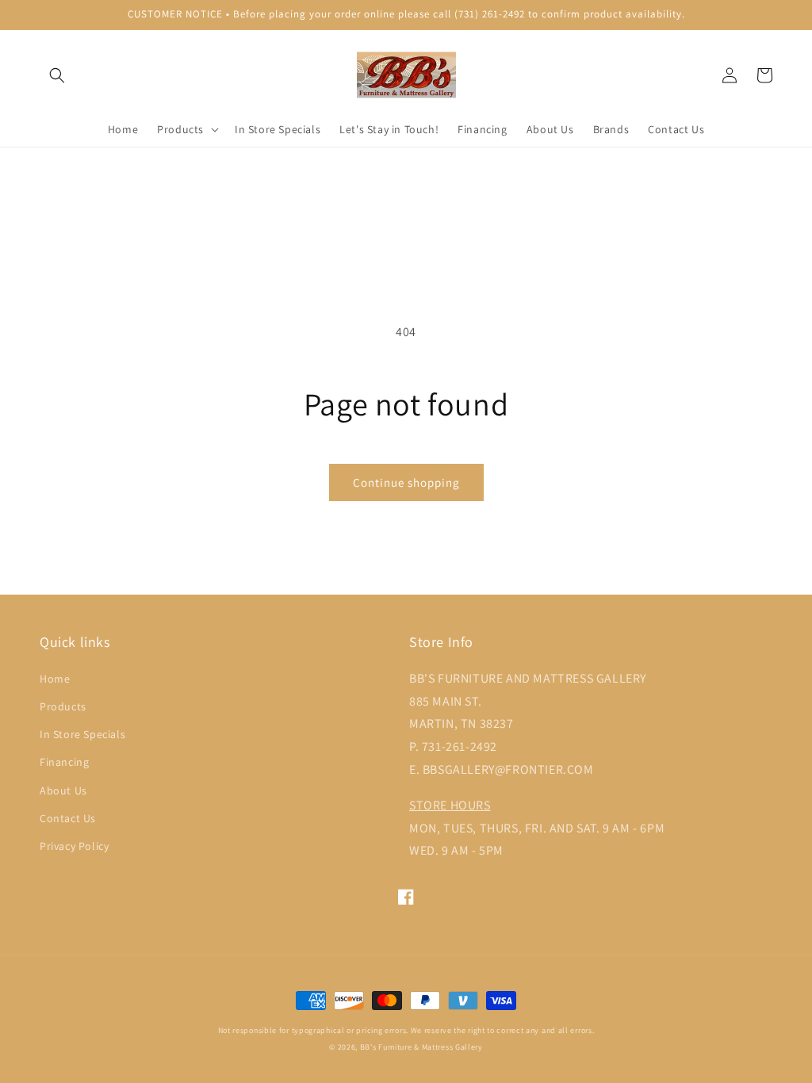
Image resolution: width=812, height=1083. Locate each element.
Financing (64, 762)
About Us (63, 790)
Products (63, 706)
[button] (57, 75)
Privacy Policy (74, 846)
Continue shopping (406, 482)
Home (55, 679)
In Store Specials (82, 734)
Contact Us (68, 818)
